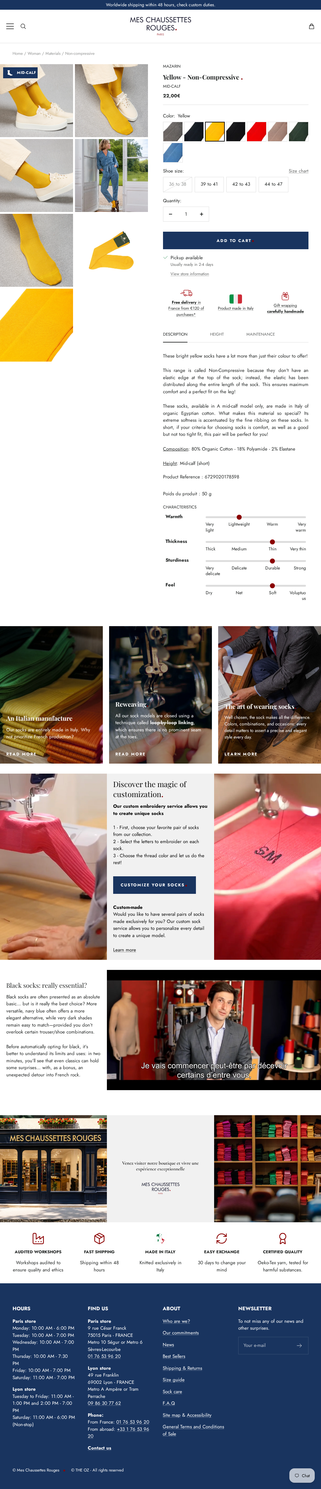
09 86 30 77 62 (104, 1403)
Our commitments (181, 1332)
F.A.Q (169, 1403)
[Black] (236, 132)
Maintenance (260, 334)
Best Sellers (174, 1356)
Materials (53, 53)
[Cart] (311, 26)
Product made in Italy (236, 308)
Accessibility (199, 1415)
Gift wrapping (285, 308)
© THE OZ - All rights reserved (97, 1470)
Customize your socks (153, 885)
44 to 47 (273, 184)
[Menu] (10, 26)
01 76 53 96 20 (104, 1356)
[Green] (298, 132)
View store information (190, 274)
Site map (172, 1415)
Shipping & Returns (182, 1368)
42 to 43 (241, 184)
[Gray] (173, 132)
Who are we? (176, 1321)
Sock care (172, 1391)
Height (217, 334)
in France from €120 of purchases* (186, 308)
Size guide (174, 1379)
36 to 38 (177, 184)
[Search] (23, 26)
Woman (34, 53)
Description (175, 334)
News (168, 1344)
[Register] (299, 1345)
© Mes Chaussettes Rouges (36, 1470)
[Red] (256, 132)
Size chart (298, 170)
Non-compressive (80, 53)
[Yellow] (215, 132)
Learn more (124, 949)
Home (18, 53)
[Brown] (277, 132)
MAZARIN (172, 66)
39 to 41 (209, 184)
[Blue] (194, 132)
